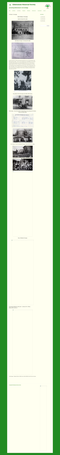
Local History (19, 10)
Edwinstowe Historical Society (24, 4)
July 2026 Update (43, 20)
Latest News (13, 10)
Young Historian (40, 10)
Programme (23, 10)
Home (9, 10)
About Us (44, 10)
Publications (28, 10)
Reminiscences (34, 10)
